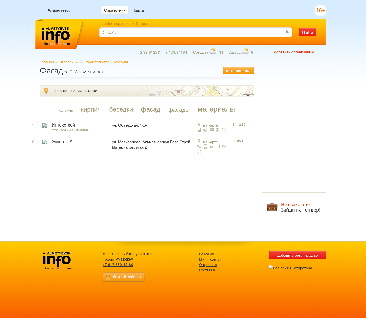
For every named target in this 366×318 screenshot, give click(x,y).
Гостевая (207, 269)
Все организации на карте (74, 91)
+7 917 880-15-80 (118, 264)
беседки (121, 109)
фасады (178, 109)
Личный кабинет (127, 276)
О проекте (208, 264)
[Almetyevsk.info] (65, 261)
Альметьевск (59, 10)
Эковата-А (62, 141)
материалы (216, 108)
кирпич (91, 109)
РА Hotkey (124, 259)
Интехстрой (63, 125)
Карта (139, 10)
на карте (210, 125)
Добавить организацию (294, 51)
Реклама (206, 253)
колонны (66, 110)
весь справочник (238, 70)
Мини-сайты (210, 259)
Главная (47, 61)
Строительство (97, 61)
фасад (150, 109)
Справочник (114, 10)
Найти (307, 32)
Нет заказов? (300, 207)
